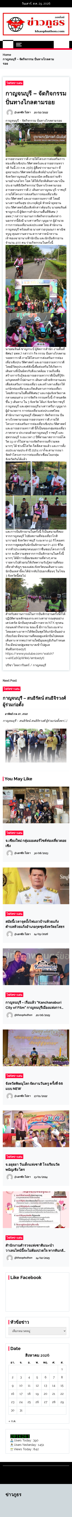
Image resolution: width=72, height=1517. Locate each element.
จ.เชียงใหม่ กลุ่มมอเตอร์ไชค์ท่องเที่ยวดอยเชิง (36, 843)
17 (21, 1394)
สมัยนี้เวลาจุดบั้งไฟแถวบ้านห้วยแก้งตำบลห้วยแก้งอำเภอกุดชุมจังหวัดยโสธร (35, 924)
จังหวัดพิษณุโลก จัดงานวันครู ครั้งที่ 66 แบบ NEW (34, 1086)
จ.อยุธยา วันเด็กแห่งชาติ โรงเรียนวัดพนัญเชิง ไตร (33, 1167)
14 (53, 1385)
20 (45, 1394)
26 (37, 1402)
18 (29, 1394)
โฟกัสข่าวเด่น (14, 83)
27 (45, 1402)
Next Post (10, 680)
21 (53, 1394)
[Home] (8, 44)
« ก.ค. (12, 1421)
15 (62, 1385)
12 (37, 1385)
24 (21, 1402)
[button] (57, 44)
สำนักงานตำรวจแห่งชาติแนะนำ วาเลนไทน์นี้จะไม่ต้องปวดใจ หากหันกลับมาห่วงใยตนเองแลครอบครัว (36, 1248)
